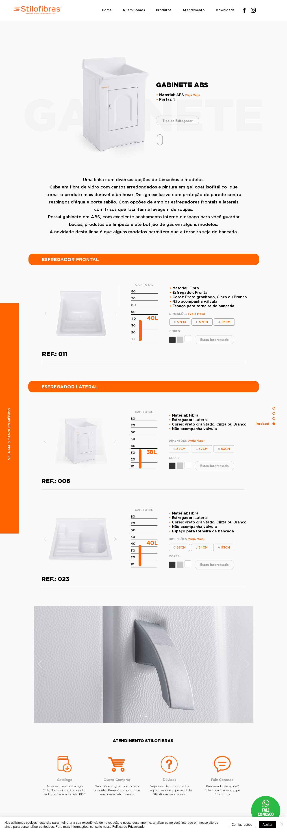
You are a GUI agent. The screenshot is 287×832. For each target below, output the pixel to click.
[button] (163, 10)
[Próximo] (247, 664)
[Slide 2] (140, 716)
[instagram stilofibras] (253, 10)
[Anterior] (40, 664)
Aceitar (267, 824)
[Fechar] (281, 824)
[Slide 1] (146, 716)
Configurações (242, 824)
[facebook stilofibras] (244, 10)
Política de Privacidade (128, 826)
